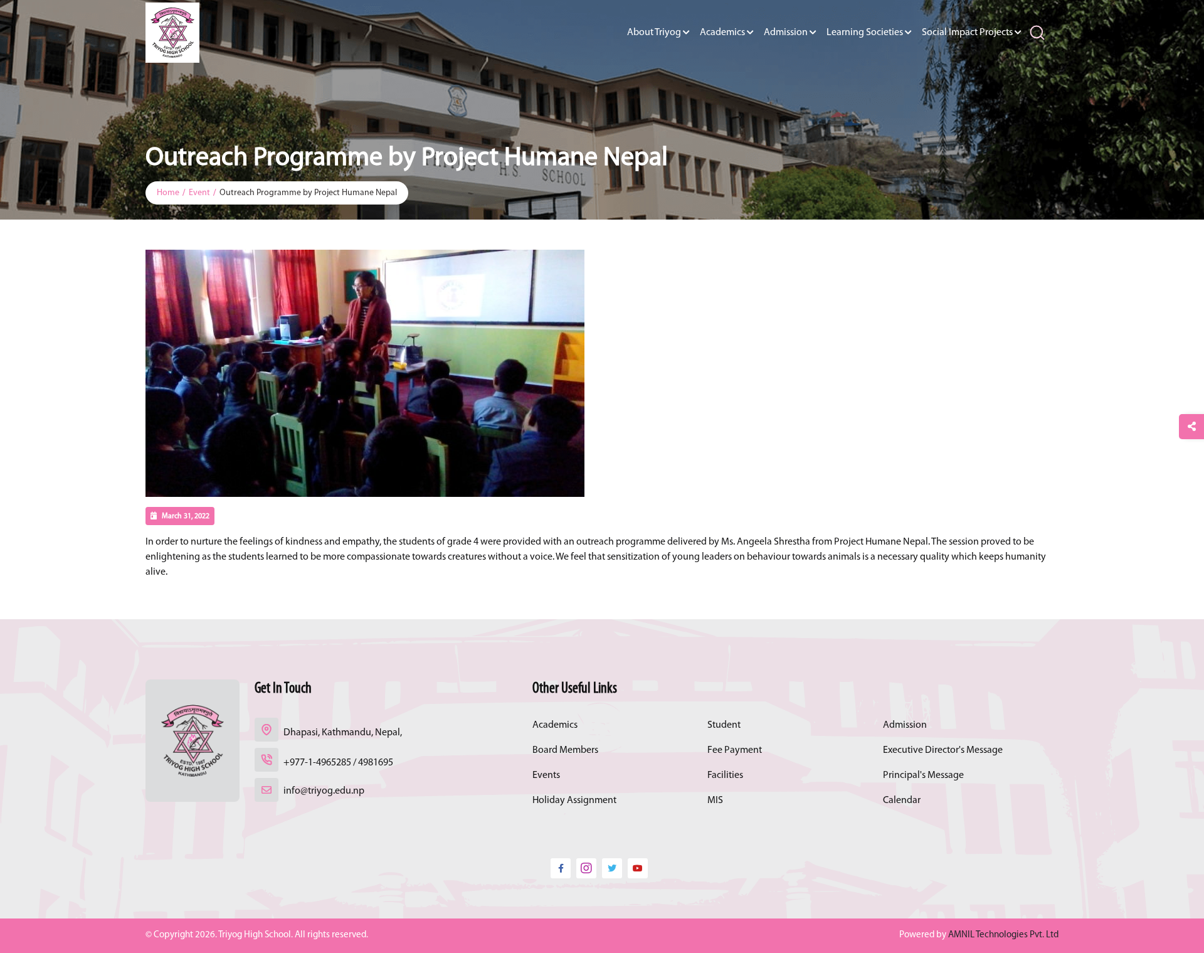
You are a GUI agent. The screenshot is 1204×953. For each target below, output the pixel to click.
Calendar (902, 801)
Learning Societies (864, 33)
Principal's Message (923, 775)
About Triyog (654, 33)
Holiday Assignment (574, 801)
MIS (715, 801)
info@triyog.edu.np (323, 791)
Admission (786, 33)
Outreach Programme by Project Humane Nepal (308, 193)
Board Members (565, 750)
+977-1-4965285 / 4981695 (338, 763)
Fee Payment (734, 750)
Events (546, 775)
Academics (722, 33)
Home (168, 193)
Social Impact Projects (967, 33)
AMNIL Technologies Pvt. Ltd (1003, 935)
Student (724, 725)
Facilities (725, 775)
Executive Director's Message (943, 750)
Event (199, 193)
